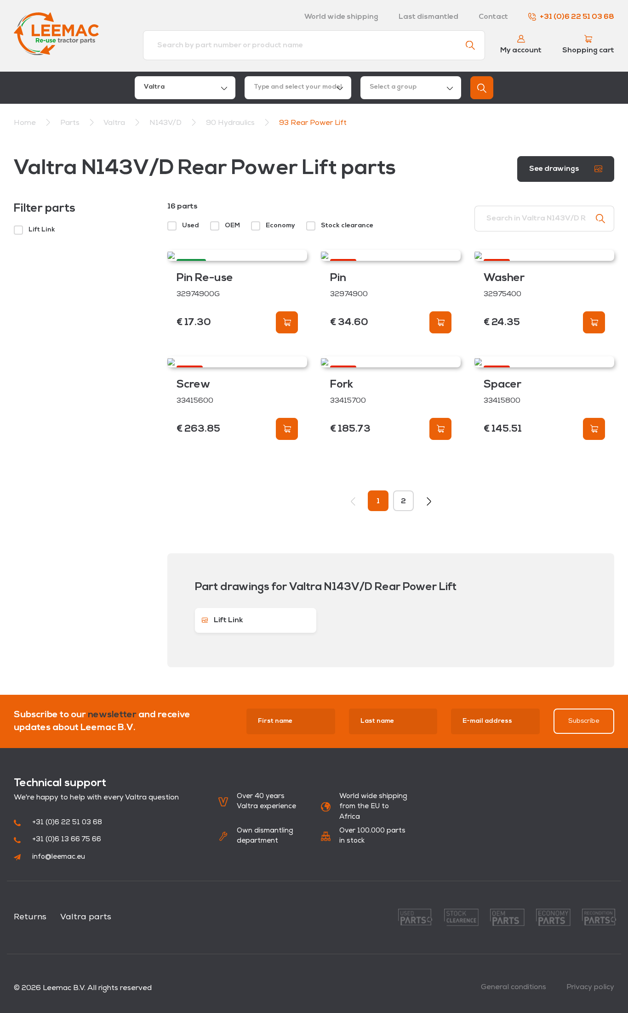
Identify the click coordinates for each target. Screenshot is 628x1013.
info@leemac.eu (58, 857)
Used (190, 225)
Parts (70, 123)
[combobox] (185, 87)
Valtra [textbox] (154, 87)
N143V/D (166, 123)
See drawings (555, 169)
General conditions (513, 987)
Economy (280, 225)
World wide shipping (341, 17)
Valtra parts (85, 917)
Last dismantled (428, 17)
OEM (232, 225)
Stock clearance (347, 225)
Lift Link (42, 229)
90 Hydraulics (231, 123)
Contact (493, 17)
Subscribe (583, 721)
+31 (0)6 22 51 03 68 (577, 17)
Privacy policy (590, 987)
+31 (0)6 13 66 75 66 (66, 839)
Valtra (115, 123)
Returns (30, 917)
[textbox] (298, 87)
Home (25, 123)
